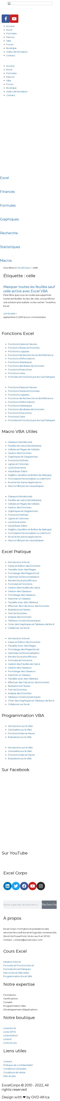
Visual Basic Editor (18, 471)
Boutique (11, 48)
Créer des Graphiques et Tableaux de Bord (31, 624)
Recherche (9, 233)
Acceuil (10, 26)
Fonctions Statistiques (20, 362)
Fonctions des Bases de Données (26, 366)
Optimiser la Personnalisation (23, 577)
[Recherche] (4, 225)
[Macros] (4, 253)
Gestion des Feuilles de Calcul (24, 587)
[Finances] (4, 184)
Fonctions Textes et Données (24, 348)
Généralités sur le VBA (20, 730)
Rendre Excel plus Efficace (22, 580)
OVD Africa (40, 1097)
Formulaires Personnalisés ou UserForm (29, 478)
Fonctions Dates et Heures (22, 344)
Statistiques (10, 247)
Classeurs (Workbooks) (20, 442)
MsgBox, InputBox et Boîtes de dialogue (30, 475)
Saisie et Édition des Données (24, 566)
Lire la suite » (10, 313)
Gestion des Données (19, 453)
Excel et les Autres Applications (25, 482)
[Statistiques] (4, 239)
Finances (7, 192)
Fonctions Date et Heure (21, 733)
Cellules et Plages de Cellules (23, 449)
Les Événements (17, 467)
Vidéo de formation (17, 52)
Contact (10, 55)
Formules (11, 33)
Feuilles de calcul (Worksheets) (24, 446)
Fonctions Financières (20, 369)
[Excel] (4, 170)
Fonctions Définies (18, 460)
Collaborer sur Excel (19, 628)
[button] (30, 62)
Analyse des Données (19, 617)
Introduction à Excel (19, 562)
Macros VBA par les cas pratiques (26, 486)
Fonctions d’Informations (21, 358)
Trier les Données (17, 613)
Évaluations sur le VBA (20, 737)
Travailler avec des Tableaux (23, 602)
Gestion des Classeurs (19, 591)
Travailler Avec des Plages (22, 569)
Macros (10, 37)
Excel (9, 30)
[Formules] (4, 198)
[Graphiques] (4, 212)
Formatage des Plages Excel (23, 573)
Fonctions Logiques (18, 351)
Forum (10, 44)
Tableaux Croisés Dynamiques (24, 620)
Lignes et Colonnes (18, 464)
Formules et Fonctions (20, 584)
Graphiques (9, 219)
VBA (8, 41)
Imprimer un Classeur (19, 598)
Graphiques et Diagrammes (23, 457)
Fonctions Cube (16, 373)
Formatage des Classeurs (21, 595)
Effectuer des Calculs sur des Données (28, 606)
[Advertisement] (30, 133)
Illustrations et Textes (19, 609)
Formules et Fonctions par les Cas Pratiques (31, 377)
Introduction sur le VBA (20, 726)
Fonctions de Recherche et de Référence (30, 355)
